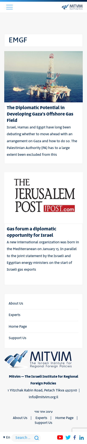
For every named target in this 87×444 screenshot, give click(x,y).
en (8, 437)
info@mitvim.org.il (43, 397)
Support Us (17, 338)
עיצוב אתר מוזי (43, 411)
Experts (14, 314)
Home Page (18, 326)
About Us (16, 303)
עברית (8, 224)
